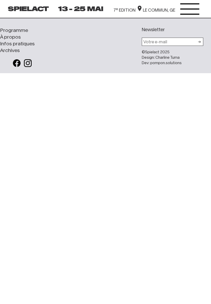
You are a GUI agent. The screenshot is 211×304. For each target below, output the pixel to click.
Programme (14, 30)
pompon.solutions (166, 63)
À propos (10, 37)
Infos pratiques (17, 43)
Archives (10, 50)
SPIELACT (28, 9)
